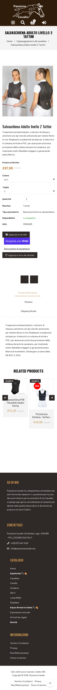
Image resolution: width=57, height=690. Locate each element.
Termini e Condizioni (19, 643)
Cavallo (13, 583)
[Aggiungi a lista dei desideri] (24, 381)
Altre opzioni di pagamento (17, 248)
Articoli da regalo (18, 617)
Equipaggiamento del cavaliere (31, 41)
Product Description (27, 292)
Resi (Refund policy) (19, 653)
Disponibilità (8, 218)
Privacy (13, 648)
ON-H (12, 592)
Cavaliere (14, 578)
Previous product (24, 279)
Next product (34, 279)
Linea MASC (15, 597)
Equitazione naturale (20, 612)
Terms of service (18, 657)
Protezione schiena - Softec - (41, 415)
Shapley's (14, 602)
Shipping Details (28, 311)
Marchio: (6, 205)
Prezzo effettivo (10, 162)
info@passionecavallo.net (23, 548)
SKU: (4, 224)
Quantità (6, 199)
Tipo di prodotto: (10, 212)
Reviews (28, 301)
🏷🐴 (18, 573)
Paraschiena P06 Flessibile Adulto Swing (15, 402)
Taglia (5, 187)
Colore (5, 175)
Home (9, 41)
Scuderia (14, 588)
